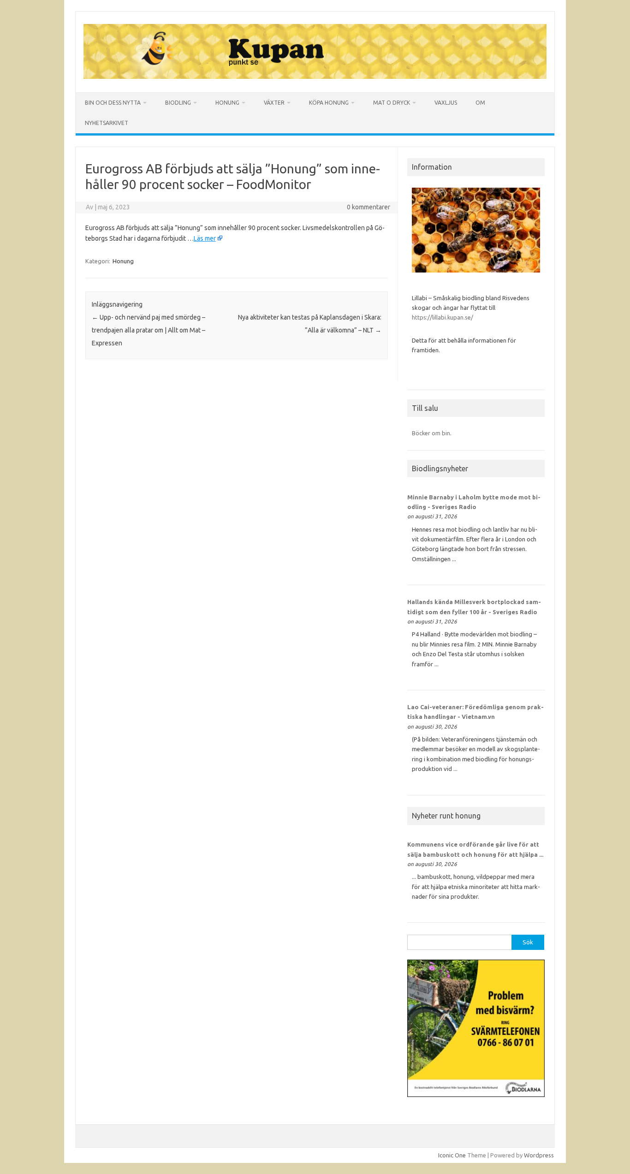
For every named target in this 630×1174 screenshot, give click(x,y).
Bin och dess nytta (113, 103)
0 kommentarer (368, 207)
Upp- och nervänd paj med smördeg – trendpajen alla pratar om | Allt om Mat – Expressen (148, 330)
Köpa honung (329, 103)
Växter (274, 103)
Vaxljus (445, 103)
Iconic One (452, 1155)
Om (480, 103)
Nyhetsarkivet (106, 123)
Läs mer (205, 238)
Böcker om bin (431, 433)
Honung (227, 103)
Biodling (178, 103)
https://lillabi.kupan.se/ (443, 317)
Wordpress (539, 1155)
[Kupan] (315, 76)
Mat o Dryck (391, 103)
